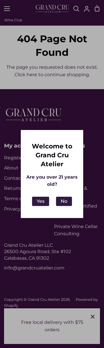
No (64, 201)
